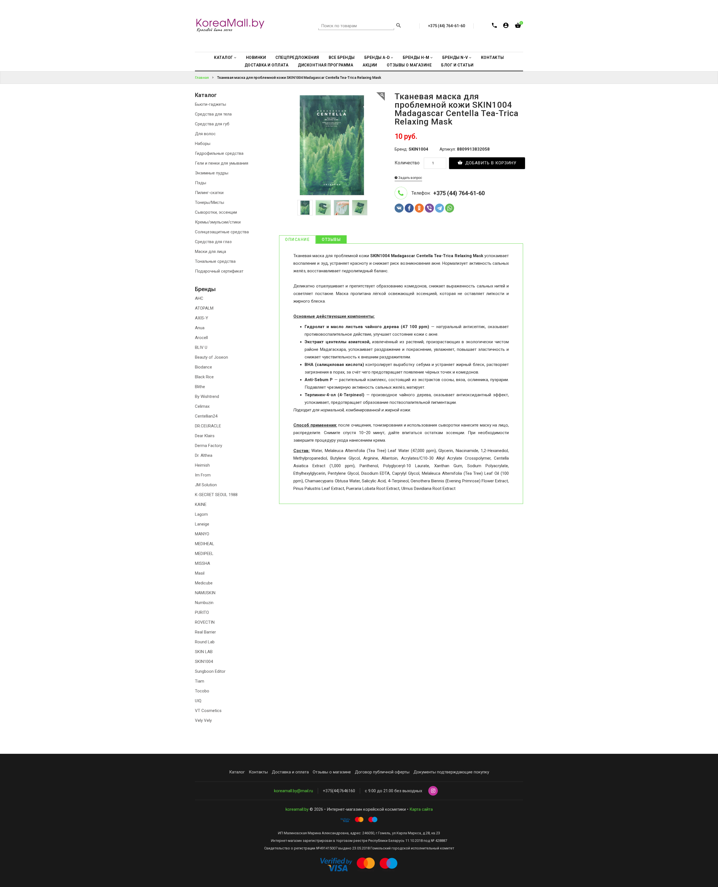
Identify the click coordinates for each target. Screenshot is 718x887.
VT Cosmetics (208, 710)
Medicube (204, 583)
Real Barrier (205, 632)
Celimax (202, 406)
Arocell (201, 337)
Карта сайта (421, 809)
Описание (297, 239)
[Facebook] (409, 208)
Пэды (200, 182)
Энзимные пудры (211, 173)
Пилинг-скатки (209, 192)
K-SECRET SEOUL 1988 (216, 494)
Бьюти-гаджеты (210, 104)
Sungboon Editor (210, 671)
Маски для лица (210, 251)
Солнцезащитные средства (222, 231)
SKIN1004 (204, 661)
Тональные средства (215, 261)
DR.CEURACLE (208, 425)
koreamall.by (297, 809)
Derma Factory (208, 445)
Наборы (202, 143)
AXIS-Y (201, 318)
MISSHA (202, 563)
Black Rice (204, 376)
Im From (203, 475)
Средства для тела (213, 114)
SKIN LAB (204, 651)
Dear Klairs (205, 435)
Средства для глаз (213, 241)
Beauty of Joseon (211, 357)
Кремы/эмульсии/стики (218, 222)
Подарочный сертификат (219, 271)
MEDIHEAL (204, 543)
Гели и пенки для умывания (221, 163)
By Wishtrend (207, 396)
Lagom (201, 514)
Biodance (203, 367)
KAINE (200, 504)
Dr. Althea (203, 455)
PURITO (202, 612)
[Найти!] (398, 26)
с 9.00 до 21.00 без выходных (393, 790)
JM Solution (206, 484)
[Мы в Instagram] (433, 791)
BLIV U (201, 347)
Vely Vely (203, 720)
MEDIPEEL (204, 553)
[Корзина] (518, 26)
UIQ (198, 700)
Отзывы (331, 239)
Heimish (202, 465)
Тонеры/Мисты (209, 202)
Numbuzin (204, 602)
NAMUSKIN (205, 592)
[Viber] (429, 208)
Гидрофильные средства (219, 153)
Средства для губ (212, 123)
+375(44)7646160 (339, 790)
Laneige (202, 524)
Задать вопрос (409, 178)
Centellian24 (206, 416)
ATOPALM (204, 308)
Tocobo (202, 691)
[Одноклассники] (419, 208)
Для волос (205, 133)
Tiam (199, 681)
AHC (199, 298)
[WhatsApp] (449, 208)
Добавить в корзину (490, 162)
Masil (199, 573)
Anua (199, 327)
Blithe (200, 386)
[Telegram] (439, 208)
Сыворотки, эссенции (216, 212)
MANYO (202, 533)
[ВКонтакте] (399, 208)
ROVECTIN (205, 622)
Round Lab (205, 641)
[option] (305, 207)
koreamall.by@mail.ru (293, 790)
